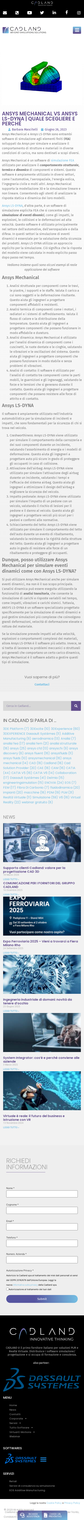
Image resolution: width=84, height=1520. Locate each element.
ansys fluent (37, 753)
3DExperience (65, 728)
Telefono (12, 1237)
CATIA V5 (21, 773)
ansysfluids (62, 753)
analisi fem (37, 743)
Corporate (16, 1418)
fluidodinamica (65, 787)
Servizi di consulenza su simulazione (32, 1485)
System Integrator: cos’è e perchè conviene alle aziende (41, 1060)
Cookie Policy (54, 1502)
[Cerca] (76, 706)
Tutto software (19, 1427)
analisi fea (14, 743)
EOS (70, 782)
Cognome (12, 1204)
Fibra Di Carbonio (33, 787)
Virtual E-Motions (20, 1432)
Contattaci (42, 684)
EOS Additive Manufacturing (27, 1490)
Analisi (68, 738)
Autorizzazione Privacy (20, 1270)
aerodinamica (46, 738)
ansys (18, 748)
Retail (13, 1481)
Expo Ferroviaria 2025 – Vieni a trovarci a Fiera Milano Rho (40, 943)
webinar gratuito (37, 802)
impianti (13, 792)
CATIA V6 (43, 773)
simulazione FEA (62, 160)
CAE (43, 768)
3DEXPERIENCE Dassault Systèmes (32, 733)
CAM (58, 768)
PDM (53, 792)
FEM (9, 787)
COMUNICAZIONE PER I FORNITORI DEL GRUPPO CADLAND (39, 885)
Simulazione (45, 797)
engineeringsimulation (23, 782)
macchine (35, 792)
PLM (67, 792)
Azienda (21, 1254)
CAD (36, 763)
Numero (10, 1254)
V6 (64, 797)
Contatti (15, 1414)
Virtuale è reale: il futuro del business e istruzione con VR (34, 1118)
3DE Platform (16, 728)
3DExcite (40, 728)
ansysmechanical (45, 758)
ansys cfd (37, 748)
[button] (43, 1459)
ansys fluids (15, 758)
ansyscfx (58, 748)
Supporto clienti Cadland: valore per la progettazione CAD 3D (34, 870)
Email (10, 1221)
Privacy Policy (72, 1502)
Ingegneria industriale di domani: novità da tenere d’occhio (37, 1001)
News (12, 1409)
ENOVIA (54, 782)
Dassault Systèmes (28, 777)
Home (13, 1405)
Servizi (13, 1423)
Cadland (53, 763)
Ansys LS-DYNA (12, 206)
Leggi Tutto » (11, 879)
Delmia (55, 777)
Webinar (14, 1436)
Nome (10, 1188)
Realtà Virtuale (17, 797)
